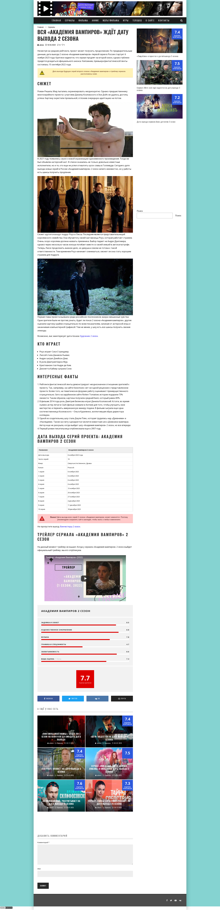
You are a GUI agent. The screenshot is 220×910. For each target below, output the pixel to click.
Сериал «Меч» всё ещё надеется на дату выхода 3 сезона (158, 89)
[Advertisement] (85, 826)
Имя (39, 869)
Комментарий (43, 842)
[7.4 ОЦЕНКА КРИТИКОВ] (160, 52)
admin (41, 44)
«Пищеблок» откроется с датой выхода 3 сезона (157, 56)
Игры (126, 20)
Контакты (163, 20)
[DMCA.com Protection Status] (6, 908)
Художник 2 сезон (89, 336)
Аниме (95, 20)
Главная (56, 20)
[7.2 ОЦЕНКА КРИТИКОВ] (160, 117)
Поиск (140, 211)
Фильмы (83, 20)
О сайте (150, 20)
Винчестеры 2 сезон (70, 526)
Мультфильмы (111, 20)
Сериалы (70, 20)
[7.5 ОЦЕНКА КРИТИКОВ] (160, 83)
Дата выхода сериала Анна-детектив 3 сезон (156, 121)
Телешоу (137, 20)
